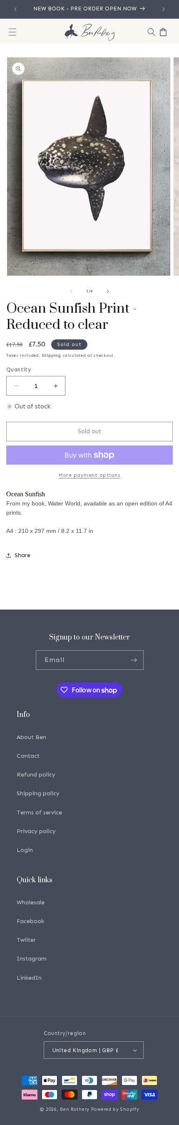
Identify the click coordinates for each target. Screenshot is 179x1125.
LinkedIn (29, 977)
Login (25, 850)
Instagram (32, 958)
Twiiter (26, 939)
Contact (28, 755)
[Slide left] (71, 291)
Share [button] (22, 555)
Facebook (30, 921)
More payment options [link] (89, 475)
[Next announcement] (163, 9)
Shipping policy (38, 793)
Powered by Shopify (115, 1109)
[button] (12, 32)
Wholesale (31, 902)
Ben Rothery (75, 1109)
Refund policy (36, 774)
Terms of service (39, 812)
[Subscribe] (134, 660)
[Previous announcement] (15, 9)
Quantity (18, 369)
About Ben (31, 737)
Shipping (51, 355)
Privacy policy (36, 831)
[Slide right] (108, 291)
